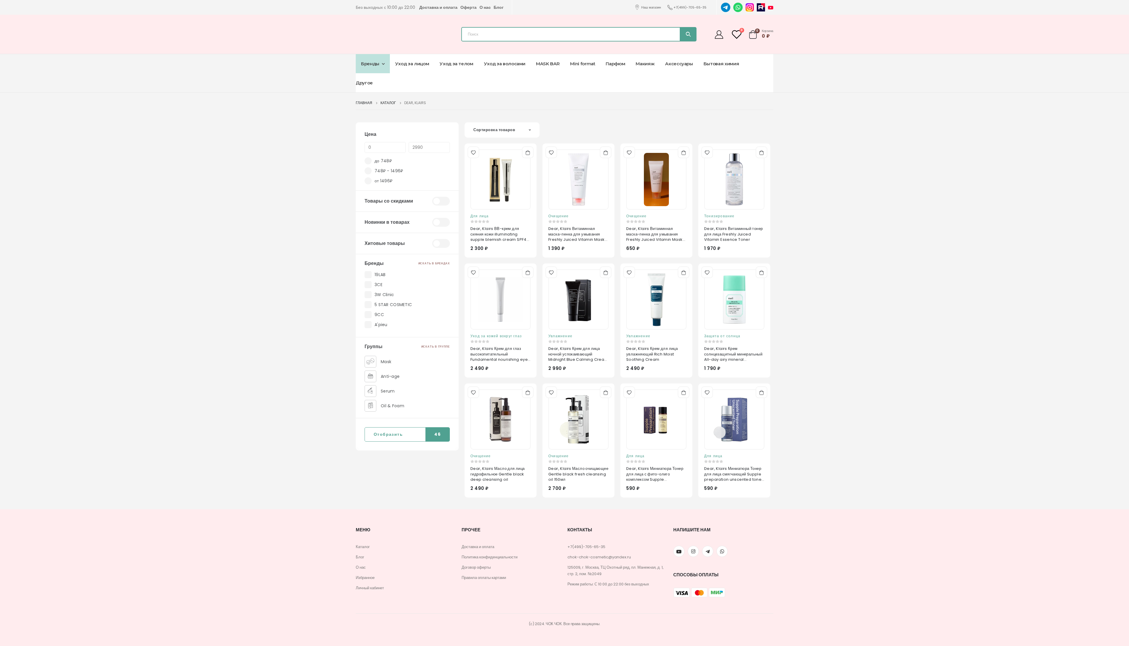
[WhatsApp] (738, 7)
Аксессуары (679, 63)
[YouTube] (770, 7)
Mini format (582, 63)
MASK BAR (548, 63)
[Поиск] (688, 34)
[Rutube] (761, 7)
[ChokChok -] (389, 32)
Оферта (468, 7)
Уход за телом (456, 63)
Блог (499, 7)
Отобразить (407, 434)
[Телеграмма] (707, 551)
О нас (485, 7)
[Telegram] (725, 7)
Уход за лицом (412, 63)
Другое (364, 83)
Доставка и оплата (438, 7)
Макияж (645, 63)
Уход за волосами (504, 63)
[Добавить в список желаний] (472, 151)
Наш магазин (651, 7)
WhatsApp (722, 551)
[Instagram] (750, 7)
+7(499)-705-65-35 (690, 7)
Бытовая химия (721, 63)
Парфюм (615, 63)
